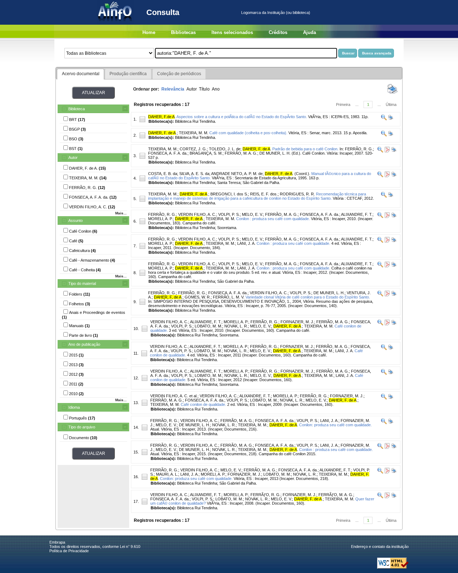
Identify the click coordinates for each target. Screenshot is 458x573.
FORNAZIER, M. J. (297, 322)
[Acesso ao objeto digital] (386, 151)
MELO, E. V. (252, 214)
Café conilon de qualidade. (203, 404)
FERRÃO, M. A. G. (281, 214)
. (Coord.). (287, 173)
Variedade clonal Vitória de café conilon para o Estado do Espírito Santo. (307, 297)
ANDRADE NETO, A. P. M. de (237, 173)
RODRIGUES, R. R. (297, 194)
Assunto (75, 220)
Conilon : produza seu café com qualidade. (273, 219)
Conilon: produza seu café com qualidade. (335, 425)
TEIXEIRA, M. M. (193, 133)
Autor (73, 157)
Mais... (121, 213)
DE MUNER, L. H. (329, 293)
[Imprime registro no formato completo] (390, 119)
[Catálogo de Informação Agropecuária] (115, 23)
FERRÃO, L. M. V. (228, 297)
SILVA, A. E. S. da (194, 173)
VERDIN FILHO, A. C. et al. (174, 396)
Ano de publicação (84, 344)
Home (148, 32)
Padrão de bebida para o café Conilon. (305, 149)
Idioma (74, 407)
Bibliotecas (183, 32)
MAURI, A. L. (167, 474)
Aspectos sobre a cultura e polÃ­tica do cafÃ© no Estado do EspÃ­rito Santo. (241, 117)
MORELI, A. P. (160, 219)
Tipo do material (82, 283)
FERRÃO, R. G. (162, 214)
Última (391, 104)
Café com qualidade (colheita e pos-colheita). (248, 133)
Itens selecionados (232, 32)
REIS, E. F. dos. (264, 194)
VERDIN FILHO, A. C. (197, 214)
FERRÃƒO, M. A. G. (335, 494)
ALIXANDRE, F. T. (356, 214)
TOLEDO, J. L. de (224, 149)
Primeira (343, 104)
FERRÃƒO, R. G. (265, 494)
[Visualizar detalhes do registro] (384, 119)
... (357, 104)
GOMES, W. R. (198, 297)
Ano (216, 89)
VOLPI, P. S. (229, 214)
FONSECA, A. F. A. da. (319, 214)
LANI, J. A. (246, 243)
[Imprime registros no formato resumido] (392, 93)
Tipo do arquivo (81, 427)
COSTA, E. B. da (162, 173)
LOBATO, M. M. (208, 326)
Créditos (278, 32)
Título (204, 89)
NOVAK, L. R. (236, 326)
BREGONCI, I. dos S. (229, 194)
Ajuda (309, 32)
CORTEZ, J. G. (193, 149)
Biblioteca (76, 109)
